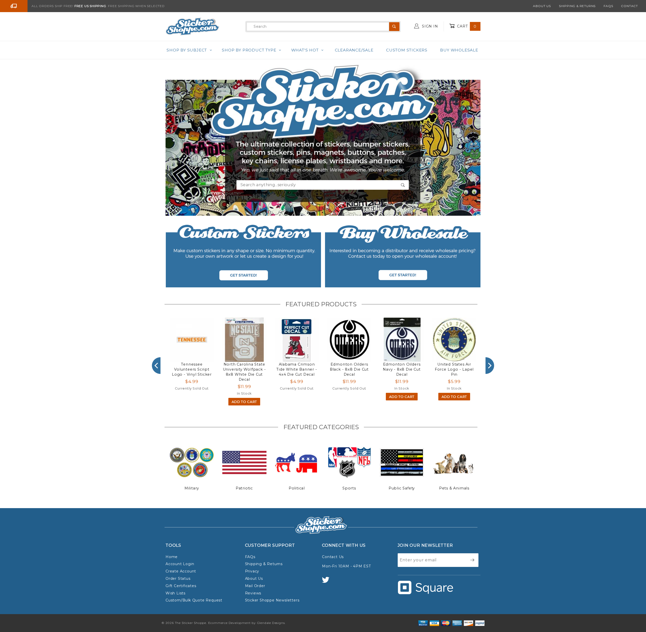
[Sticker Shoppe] (192, 26)
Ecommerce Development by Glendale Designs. (247, 623)
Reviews (253, 593)
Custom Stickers (406, 50)
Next (490, 365)
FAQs (608, 6)
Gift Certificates (181, 586)
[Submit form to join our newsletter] (472, 560)
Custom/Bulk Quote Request (194, 600)
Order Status (178, 578)
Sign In (429, 26)
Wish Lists (175, 593)
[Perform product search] (403, 185)
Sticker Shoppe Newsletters (272, 600)
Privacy (252, 571)
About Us (542, 6)
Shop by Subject (187, 50)
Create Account (181, 571)
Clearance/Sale (354, 50)
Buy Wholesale (459, 50)
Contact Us (333, 557)
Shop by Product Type (249, 50)
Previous (156, 365)
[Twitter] (328, 582)
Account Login (180, 564)
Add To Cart (244, 402)
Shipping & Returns (577, 6)
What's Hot (305, 50)
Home (172, 557)
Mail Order (255, 586)
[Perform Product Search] (394, 26)
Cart (466, 26)
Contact (629, 6)
